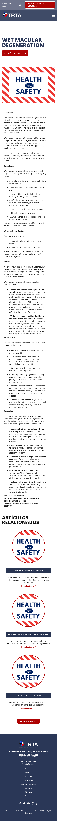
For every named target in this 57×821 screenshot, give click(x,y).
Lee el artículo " (28, 586)
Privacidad (28, 796)
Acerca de (28, 769)
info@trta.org (30, 764)
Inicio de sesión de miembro (36, 5)
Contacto (28, 788)
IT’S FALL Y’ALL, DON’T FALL (28, 695)
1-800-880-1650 (6, 5)
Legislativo (29, 780)
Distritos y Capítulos (28, 784)
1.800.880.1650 (30, 762)
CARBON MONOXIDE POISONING (28, 570)
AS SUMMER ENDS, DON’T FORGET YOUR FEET (28, 634)
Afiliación (28, 772)
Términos (28, 792)
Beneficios (28, 776)
